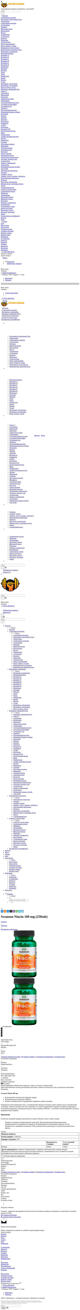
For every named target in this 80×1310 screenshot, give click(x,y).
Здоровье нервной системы (10, 1057)
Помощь (4, 1270)
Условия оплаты (6, 1276)
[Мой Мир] (8, 911)
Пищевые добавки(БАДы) (22, 714)
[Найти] (2, 13)
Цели (3, 1238)
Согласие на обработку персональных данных (31, 1300)
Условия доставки (7, 1277)
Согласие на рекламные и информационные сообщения (13, 1301)
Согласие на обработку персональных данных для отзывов (14, 1303)
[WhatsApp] (16, 911)
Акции (3, 1240)
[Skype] (19, 911)
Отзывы (4, 1253)
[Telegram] (22, 911)
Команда (4, 1251)
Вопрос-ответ (6, 1281)
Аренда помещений (8, 1268)
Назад (13, 628)
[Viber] (13, 911)
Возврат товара (6, 1279)
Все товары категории (9, 1215)
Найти (3, 1308)
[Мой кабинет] (2, 608)
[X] (11, 911)
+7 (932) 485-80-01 (7, 252)
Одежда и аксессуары (21, 822)
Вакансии (4, 1255)
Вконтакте (8, 278)
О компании (5, 1247)
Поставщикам (6, 1266)
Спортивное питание (20, 635)
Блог (2, 1242)
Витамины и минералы (21, 673)
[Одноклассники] (5, 911)
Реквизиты (5, 1264)
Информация (5, 1259)
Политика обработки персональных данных (10, 1300)
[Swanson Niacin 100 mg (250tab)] (24, 977)
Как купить (13, 862)
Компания (12, 877)
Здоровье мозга (59, 1057)
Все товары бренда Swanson (11, 1217)
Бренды (3, 1236)
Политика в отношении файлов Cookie (34, 1301)
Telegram (8, 280)
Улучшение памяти (28, 1057)
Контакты (4, 1257)
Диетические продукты (21, 799)
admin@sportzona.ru (9, 273)
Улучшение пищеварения (44, 1057)
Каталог (12, 629)
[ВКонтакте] (2, 911)
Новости (4, 1249)
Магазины (4, 1262)
